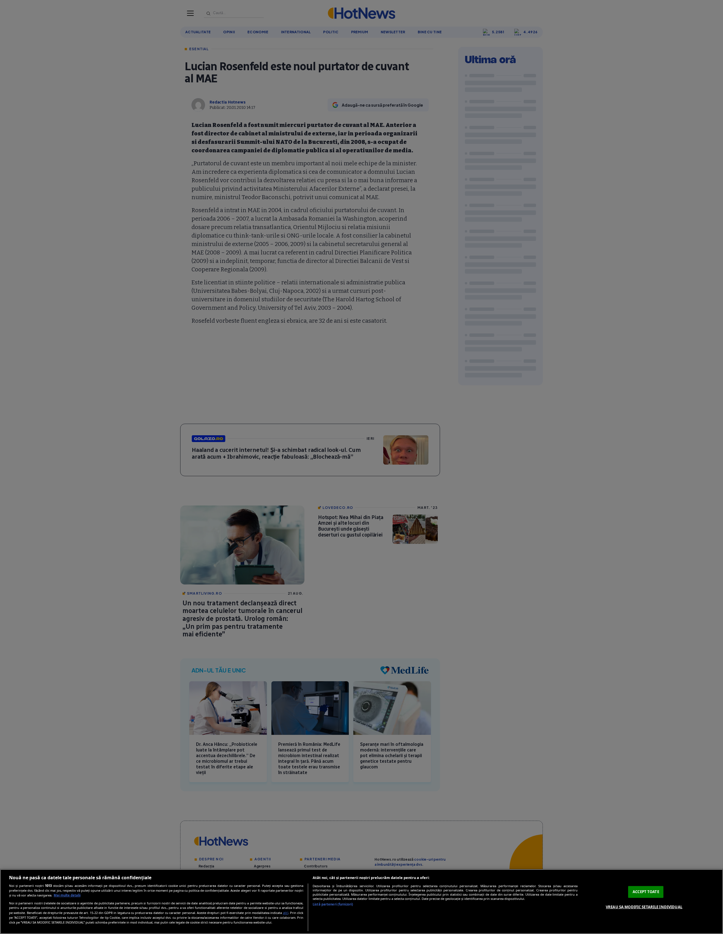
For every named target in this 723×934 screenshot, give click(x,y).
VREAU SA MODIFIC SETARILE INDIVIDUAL (644, 906)
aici (285, 912)
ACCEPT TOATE (646, 891)
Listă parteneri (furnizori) (333, 904)
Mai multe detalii (67, 895)
